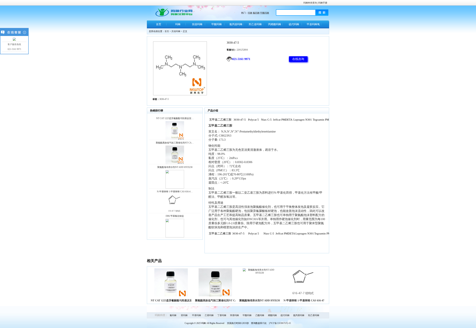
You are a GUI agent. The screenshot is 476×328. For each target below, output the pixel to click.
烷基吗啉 (197, 24)
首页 (158, 24)
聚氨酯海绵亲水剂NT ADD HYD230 (259, 300)
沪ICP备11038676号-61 (280, 323)
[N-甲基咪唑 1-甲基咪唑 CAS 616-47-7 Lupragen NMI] (304, 295)
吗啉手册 (322, 2)
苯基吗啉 (234, 315)
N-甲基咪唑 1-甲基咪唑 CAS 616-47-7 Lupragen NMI (314, 300)
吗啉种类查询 (310, 2)
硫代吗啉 (294, 24)
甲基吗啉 (196, 315)
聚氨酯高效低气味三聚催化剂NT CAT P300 (220, 300)
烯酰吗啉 (272, 315)
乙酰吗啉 (259, 315)
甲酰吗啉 (264, 13)
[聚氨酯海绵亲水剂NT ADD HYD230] (259, 273)
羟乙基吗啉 (255, 24)
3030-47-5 (164, 99)
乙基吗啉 (209, 315)
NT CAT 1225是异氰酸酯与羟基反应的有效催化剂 (179, 300)
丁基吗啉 (221, 315)
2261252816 (242, 49)
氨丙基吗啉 (235, 24)
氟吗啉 (256, 13)
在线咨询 (298, 59)
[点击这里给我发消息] (14, 39)
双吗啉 (184, 315)
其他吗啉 (175, 31)
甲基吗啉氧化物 (313, 25)
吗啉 (250, 13)
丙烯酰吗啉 (274, 24)
